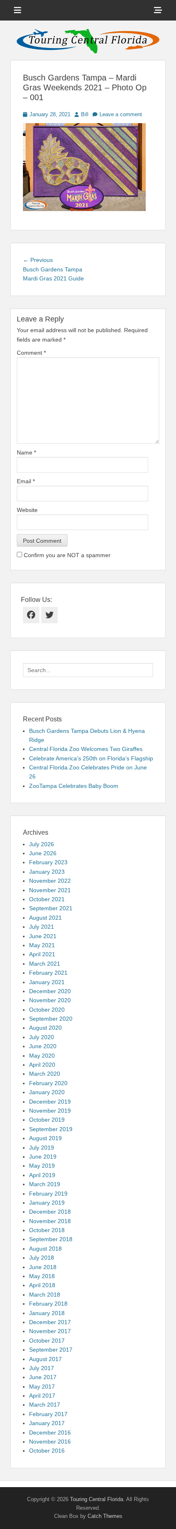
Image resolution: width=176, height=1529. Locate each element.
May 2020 (42, 1055)
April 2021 (42, 954)
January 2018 (47, 1313)
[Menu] (17, 10)
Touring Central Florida (96, 1499)
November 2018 (50, 1221)
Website (27, 510)
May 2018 (42, 1276)
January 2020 (47, 1092)
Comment (31, 352)
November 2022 (50, 880)
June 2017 (42, 1377)
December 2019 (50, 1101)
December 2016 (50, 1432)
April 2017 (42, 1395)
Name (26, 452)
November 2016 (50, 1441)
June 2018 (42, 1267)
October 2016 (47, 1450)
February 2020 (48, 1083)
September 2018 (50, 1239)
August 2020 (45, 1027)
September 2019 (50, 1129)
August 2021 (45, 917)
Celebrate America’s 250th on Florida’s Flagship (91, 758)
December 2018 (50, 1211)
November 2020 (50, 1000)
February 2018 (48, 1303)
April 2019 (42, 1175)
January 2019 (47, 1202)
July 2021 (41, 926)
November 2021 (50, 890)
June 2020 (42, 1046)
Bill (84, 114)
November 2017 (50, 1331)
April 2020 (42, 1064)
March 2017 (44, 1404)
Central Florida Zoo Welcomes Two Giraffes (85, 749)
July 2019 (41, 1147)
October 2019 (47, 1119)
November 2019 (50, 1110)
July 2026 (41, 844)
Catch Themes (105, 1516)
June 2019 (42, 1156)
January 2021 (47, 982)
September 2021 (50, 908)
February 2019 (48, 1193)
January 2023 (47, 871)
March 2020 (44, 1073)
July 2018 (41, 1257)
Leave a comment (120, 114)
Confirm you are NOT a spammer (66, 555)
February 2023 (48, 862)
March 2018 (44, 1294)
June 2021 (42, 936)
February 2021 (48, 972)
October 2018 (47, 1230)
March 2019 (44, 1184)
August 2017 (45, 1359)
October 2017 (47, 1340)
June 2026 (42, 853)
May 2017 (42, 1386)
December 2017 (50, 1322)
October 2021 (47, 899)
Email (26, 481)
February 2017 (48, 1414)
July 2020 (41, 1037)
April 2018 (42, 1285)
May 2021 (42, 945)
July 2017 (41, 1368)
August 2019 (45, 1138)
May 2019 (42, 1165)
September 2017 (50, 1349)
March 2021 (44, 963)
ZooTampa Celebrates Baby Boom (73, 786)
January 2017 (47, 1423)
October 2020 (47, 1009)
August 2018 (45, 1248)
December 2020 (50, 991)
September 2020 (50, 1018)
